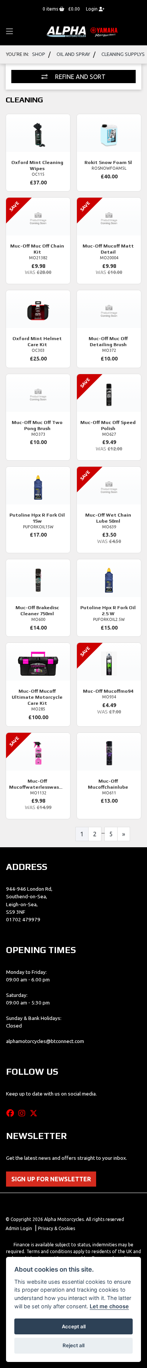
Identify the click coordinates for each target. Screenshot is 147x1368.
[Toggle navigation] (9, 31)
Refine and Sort (80, 76)
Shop (38, 54)
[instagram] (23, 1113)
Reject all (73, 1345)
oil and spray (73, 54)
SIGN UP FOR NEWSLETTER (51, 1179)
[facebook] (12, 1113)
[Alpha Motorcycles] (83, 31)
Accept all (74, 1326)
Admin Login (19, 1228)
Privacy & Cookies (56, 1228)
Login (92, 8)
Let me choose (109, 1306)
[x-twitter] (35, 1113)
